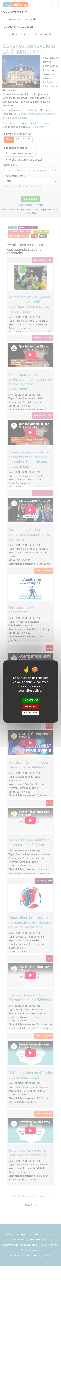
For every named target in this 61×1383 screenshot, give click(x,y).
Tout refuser (30, 706)
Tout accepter (30, 700)
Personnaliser (30, 713)
